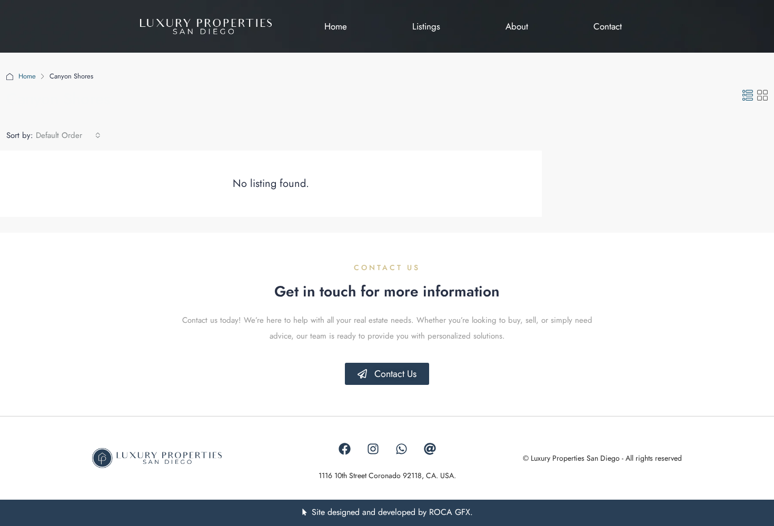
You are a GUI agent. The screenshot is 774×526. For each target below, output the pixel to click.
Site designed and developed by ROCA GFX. (392, 512)
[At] (430, 449)
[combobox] (68, 135)
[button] (747, 96)
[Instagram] (373, 449)
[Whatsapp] (401, 449)
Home (27, 76)
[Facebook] (344, 449)
